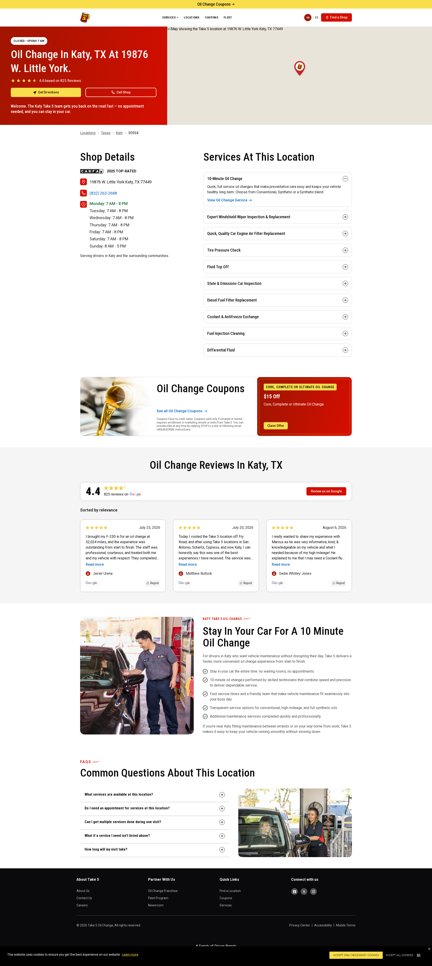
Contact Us (84, 898)
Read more (95, 564)
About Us (83, 891)
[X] (304, 891)
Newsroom (156, 905)
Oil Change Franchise (163, 891)
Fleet (228, 17)
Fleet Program (158, 898)
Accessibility (323, 925)
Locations (192, 17)
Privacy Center (299, 925)
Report (154, 583)
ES (316, 17)
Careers (82, 905)
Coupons (211, 17)
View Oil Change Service (227, 200)
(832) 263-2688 (103, 193)
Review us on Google (326, 491)
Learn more (130, 954)
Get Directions (48, 92)
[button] (429, 949)
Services (169, 17)
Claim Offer (275, 426)
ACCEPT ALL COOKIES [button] (399, 955)
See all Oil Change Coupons (179, 411)
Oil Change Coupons (214, 4)
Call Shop (123, 92)
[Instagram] (313, 891)
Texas (105, 133)
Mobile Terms (346, 925)
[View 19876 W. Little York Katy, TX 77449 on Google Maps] (299, 75)
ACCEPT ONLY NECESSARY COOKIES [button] (356, 955)
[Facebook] (294, 891)
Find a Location (230, 891)
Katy (119, 133)
